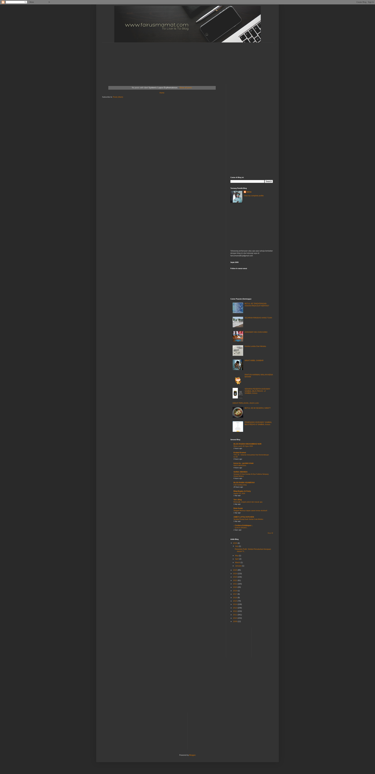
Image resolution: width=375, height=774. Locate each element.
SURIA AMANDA (240, 472)
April (237, 559)
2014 (235, 604)
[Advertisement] (173, 61)
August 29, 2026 (239, 493)
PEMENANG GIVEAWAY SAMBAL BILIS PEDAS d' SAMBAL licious (258, 423)
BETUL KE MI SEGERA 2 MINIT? (258, 408)
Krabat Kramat (239, 453)
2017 (235, 594)
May (237, 556)
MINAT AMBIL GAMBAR (254, 360)
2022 (235, 580)
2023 (235, 577)
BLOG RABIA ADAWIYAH (244, 483)
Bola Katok (238, 508)
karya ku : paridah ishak (243, 463)
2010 (235, 618)
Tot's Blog (237, 500)
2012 (235, 611)
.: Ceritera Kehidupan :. (243, 525)
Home (162, 93)
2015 (235, 601)
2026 (235, 543)
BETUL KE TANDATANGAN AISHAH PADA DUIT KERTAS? (257, 305)
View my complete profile (254, 196)
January (238, 566)
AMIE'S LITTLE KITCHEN (243, 517)
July (237, 546)
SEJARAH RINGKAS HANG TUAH (258, 318)
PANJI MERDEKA (239, 465)
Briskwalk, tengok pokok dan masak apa (247, 502)
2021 (235, 584)
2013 (235, 608)
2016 (235, 598)
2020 (235, 587)
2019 (235, 591)
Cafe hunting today (240, 485)
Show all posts (185, 88)
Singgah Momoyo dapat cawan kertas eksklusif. (250, 510)
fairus (249, 192)
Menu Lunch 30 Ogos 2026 (243, 446)
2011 (235, 615)
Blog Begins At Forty (242, 491)
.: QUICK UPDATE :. (240, 528)
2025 (235, 570)
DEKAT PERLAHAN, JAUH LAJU (246, 403)
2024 (235, 574)
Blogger (192, 755)
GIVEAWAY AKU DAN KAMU (256, 332)
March (238, 562)
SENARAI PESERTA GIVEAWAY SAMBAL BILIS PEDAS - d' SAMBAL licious (257, 391)
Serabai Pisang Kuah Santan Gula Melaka (248, 519)
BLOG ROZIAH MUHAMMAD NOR (247, 444)
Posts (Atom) (118, 97)
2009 (235, 621)
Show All (270, 533)
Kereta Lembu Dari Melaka (255, 346)
